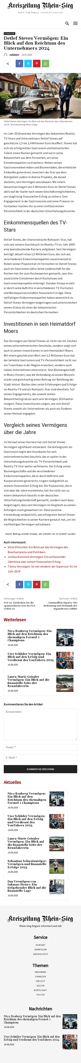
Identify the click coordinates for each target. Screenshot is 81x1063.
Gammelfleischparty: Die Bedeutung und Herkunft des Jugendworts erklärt (60, 605)
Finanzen (10, 33)
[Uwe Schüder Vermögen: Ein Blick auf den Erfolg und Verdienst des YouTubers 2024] (64, 660)
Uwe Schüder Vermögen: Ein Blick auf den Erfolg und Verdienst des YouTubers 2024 (31, 657)
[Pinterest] (36, 63)
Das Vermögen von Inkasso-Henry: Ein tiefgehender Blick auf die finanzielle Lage (27, 886)
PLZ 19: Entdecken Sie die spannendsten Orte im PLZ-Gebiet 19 (20, 605)
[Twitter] (28, 63)
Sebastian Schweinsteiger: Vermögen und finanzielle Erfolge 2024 (27, 864)
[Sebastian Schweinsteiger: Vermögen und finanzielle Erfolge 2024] (56, 866)
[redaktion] (6, 55)
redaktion (14, 54)
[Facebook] (19, 63)
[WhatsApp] (45, 63)
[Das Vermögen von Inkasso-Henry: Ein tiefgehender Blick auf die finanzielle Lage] (56, 886)
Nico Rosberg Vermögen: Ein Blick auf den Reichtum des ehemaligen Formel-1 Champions (30, 635)
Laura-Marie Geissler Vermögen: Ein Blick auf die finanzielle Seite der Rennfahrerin (28, 681)
